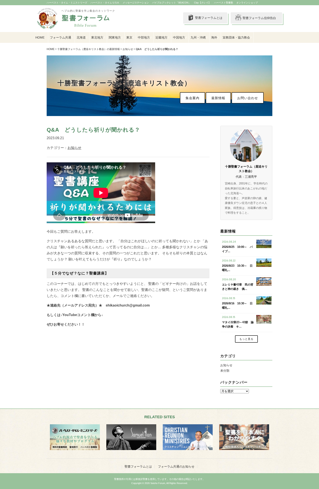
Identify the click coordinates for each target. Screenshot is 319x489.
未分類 (224, 370)
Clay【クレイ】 (202, 2)
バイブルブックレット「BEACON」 (171, 2)
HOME (39, 37)
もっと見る (246, 339)
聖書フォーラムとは (208, 17)
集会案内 (192, 98)
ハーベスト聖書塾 (223, 2)
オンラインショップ (247, 2)
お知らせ (128, 49)
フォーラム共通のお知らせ (176, 466)
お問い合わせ (247, 98)
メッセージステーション (136, 2)
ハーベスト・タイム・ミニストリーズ (67, 2)
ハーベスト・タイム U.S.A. (104, 2)
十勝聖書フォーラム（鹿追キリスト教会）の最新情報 (88, 49)
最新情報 (218, 98)
